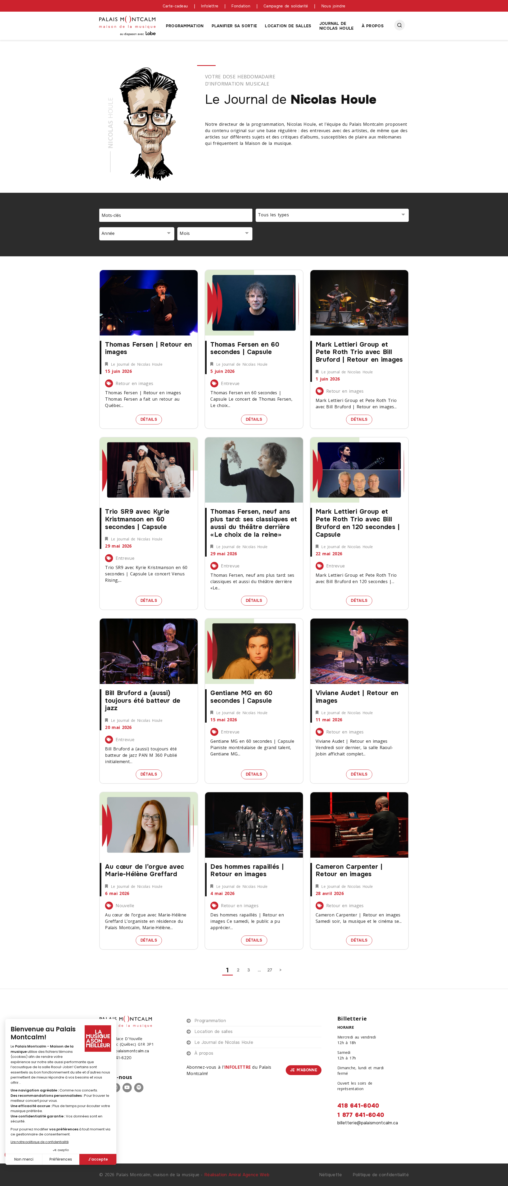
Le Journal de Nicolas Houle (223, 1042)
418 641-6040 (358, 1105)
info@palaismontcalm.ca (127, 1051)
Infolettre (209, 6)
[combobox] (332, 215)
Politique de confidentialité (381, 1175)
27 (270, 970)
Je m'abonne (303, 1070)
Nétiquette (330, 1175)
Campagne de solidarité (286, 6)
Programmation (185, 26)
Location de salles (288, 26)
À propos (373, 26)
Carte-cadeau (175, 6)
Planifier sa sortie (234, 26)
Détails (151, 419)
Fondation (241, 6)
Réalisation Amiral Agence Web (236, 1175)
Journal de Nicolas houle (336, 26)
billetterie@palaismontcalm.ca (367, 1123)
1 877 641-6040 (360, 1115)
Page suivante (280, 970)
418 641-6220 (118, 1057)
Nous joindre (333, 6)
